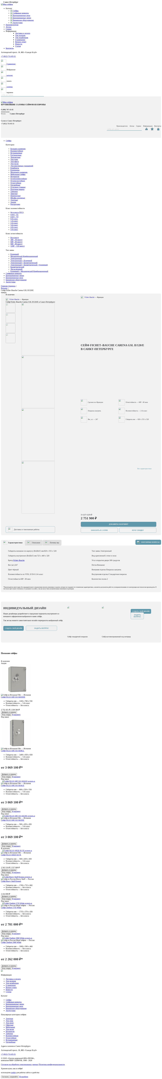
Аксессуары (10, 282)
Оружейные (15, 185)
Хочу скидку (6, 715)
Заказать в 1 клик (99, 530)
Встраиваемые (16, 153)
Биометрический (17, 267)
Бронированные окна (14, 278)
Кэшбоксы (14, 168)
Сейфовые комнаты (14, 273)
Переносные (15, 196)
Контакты (10, 48)
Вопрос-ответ (20, 42)
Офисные (9, 1025)
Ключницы (14, 170)
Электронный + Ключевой (21, 261)
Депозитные (15, 157)
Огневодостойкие (17, 181)
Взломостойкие (16, 151)
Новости (18, 44)
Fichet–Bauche (14, 299)
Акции (13, 202)
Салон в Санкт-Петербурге (11, 121)
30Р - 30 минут (16, 240)
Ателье (8, 27)
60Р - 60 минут (16, 242)
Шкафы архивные (17, 198)
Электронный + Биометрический (23, 263)
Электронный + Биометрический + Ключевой (29, 265)
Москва (3, 114)
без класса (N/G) (17, 212)
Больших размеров (17, 149)
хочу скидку (138, 530)
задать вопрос (41, 628)
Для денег (10, 1023)
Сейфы (8, 141)
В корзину (16, 715)
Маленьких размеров (18, 172)
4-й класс (14, 227)
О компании (20, 40)
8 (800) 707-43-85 (7, 110)
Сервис (9, 29)
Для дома (14, 159)
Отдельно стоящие (17, 187)
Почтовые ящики (17, 189)
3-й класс (14, 225)
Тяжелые (14, 194)
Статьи (18, 46)
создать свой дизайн (13, 628)
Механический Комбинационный (24, 256)
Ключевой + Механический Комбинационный (29, 271)
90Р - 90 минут (16, 244)
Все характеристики (144, 469)
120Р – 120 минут (17, 246)
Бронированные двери (15, 276)
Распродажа (15, 204)
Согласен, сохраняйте (10, 1077)
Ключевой (14, 254)
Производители (12, 25)
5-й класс (14, 229)
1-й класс (14, 221)
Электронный (16, 258)
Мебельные (10, 1027)
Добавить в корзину (9, 712)
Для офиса (14, 162)
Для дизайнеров (21, 38)
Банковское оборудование (16, 280)
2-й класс (14, 223)
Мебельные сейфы (17, 174)
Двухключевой (16, 269)
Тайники (14, 191)
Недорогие (14, 177)
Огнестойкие (15, 183)
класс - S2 (14, 217)
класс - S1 (14, 215)
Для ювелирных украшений (21, 166)
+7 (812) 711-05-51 (8, 56)
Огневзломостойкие (18, 179)
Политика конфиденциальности (52, 1064)
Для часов (14, 164)
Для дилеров (20, 35)
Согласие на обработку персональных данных (19, 1064)
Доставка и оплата (22, 33)
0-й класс (14, 219)
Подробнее (23, 1077)
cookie (13, 1073)
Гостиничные (15, 155)
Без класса (14, 238)
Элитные (14, 200)
